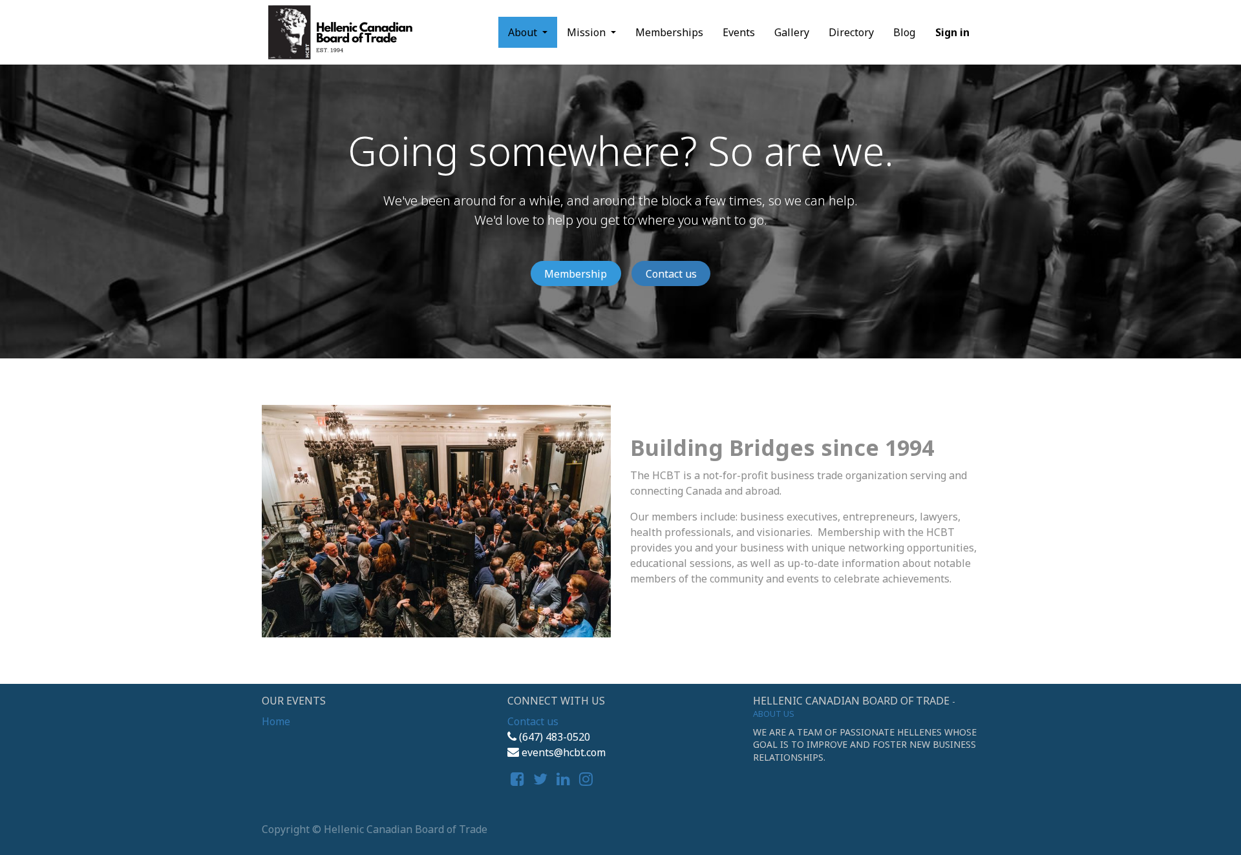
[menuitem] (669, 32)
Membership (575, 274)
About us (773, 713)
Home (276, 721)
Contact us (671, 274)
